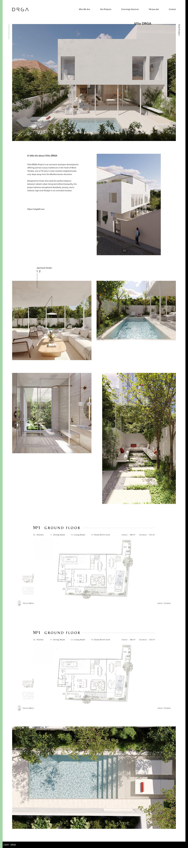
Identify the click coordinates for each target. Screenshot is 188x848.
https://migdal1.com (36, 209)
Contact (172, 9)
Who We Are (84, 9)
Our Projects (105, 9)
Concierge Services (130, 9)
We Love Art (154, 9)
